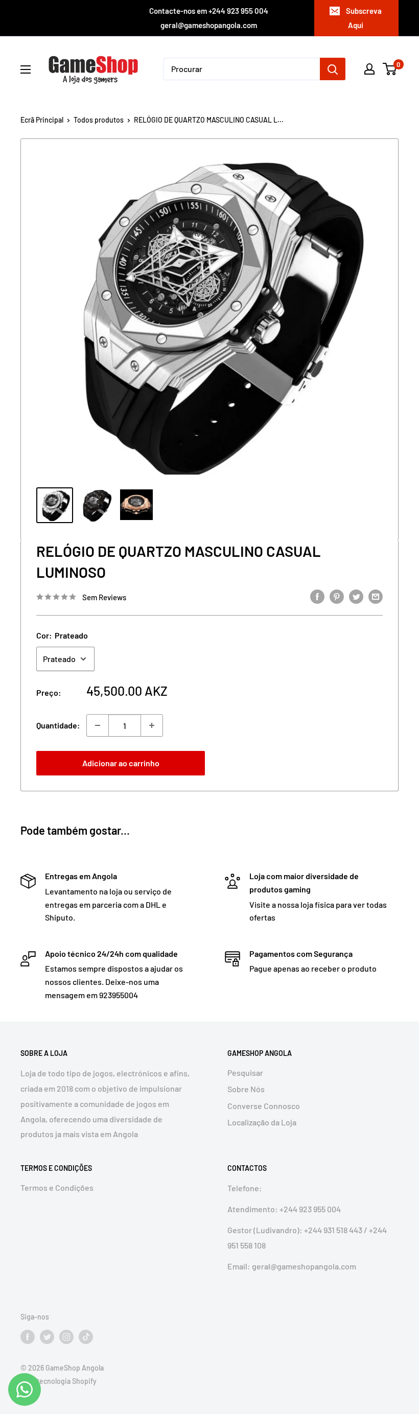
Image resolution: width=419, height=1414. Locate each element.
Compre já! (298, 763)
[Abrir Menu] (25, 69)
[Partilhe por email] (375, 596)
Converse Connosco (263, 1106)
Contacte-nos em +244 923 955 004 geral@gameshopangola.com (208, 18)
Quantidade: (58, 725)
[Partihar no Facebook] (317, 596)
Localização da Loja (261, 1122)
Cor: (62, 635)
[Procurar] (332, 69)
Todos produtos (99, 119)
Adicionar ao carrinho (120, 763)
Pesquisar (245, 1072)
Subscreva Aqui (364, 18)
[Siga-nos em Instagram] (66, 1337)
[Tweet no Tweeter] (356, 596)
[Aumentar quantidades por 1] (151, 725)
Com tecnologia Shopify (58, 1381)
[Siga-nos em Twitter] (47, 1337)
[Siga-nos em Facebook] (27, 1337)
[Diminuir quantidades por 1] (97, 725)
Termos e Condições (57, 1187)
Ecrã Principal (41, 119)
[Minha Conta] (369, 69)
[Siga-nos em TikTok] (86, 1337)
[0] (390, 69)
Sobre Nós (246, 1089)
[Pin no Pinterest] (337, 596)
